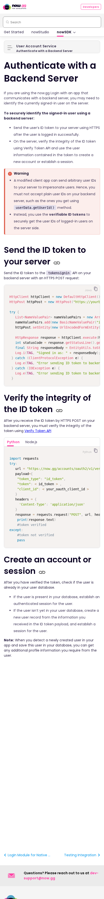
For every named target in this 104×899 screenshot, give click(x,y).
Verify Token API (37, 430)
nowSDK (64, 32)
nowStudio (40, 32)
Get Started (14, 32)
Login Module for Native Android (29, 855)
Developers (91, 7)
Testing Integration (80, 855)
